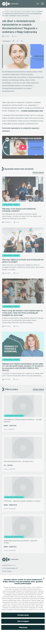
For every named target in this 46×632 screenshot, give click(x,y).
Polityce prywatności (38, 609)
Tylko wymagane (23, 621)
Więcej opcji (23, 627)
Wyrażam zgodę (23, 615)
